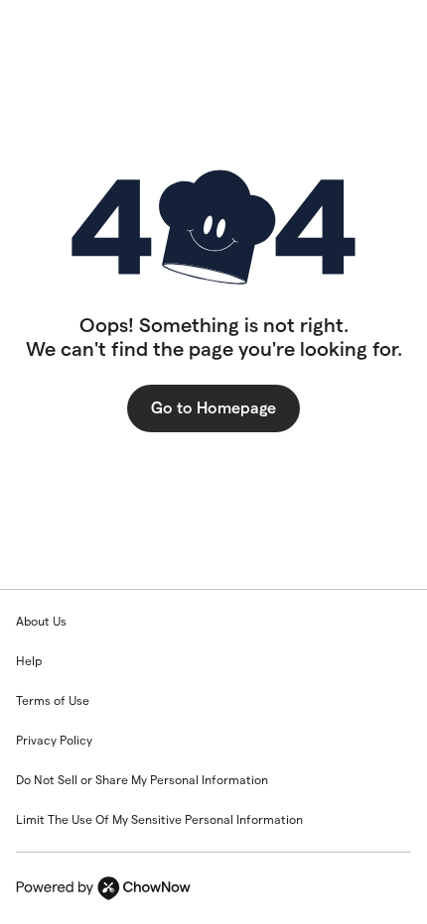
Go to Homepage (213, 408)
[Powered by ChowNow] (213, 888)
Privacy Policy (54, 740)
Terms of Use (52, 700)
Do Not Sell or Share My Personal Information (142, 779)
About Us (41, 621)
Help (29, 660)
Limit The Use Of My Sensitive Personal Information (159, 819)
